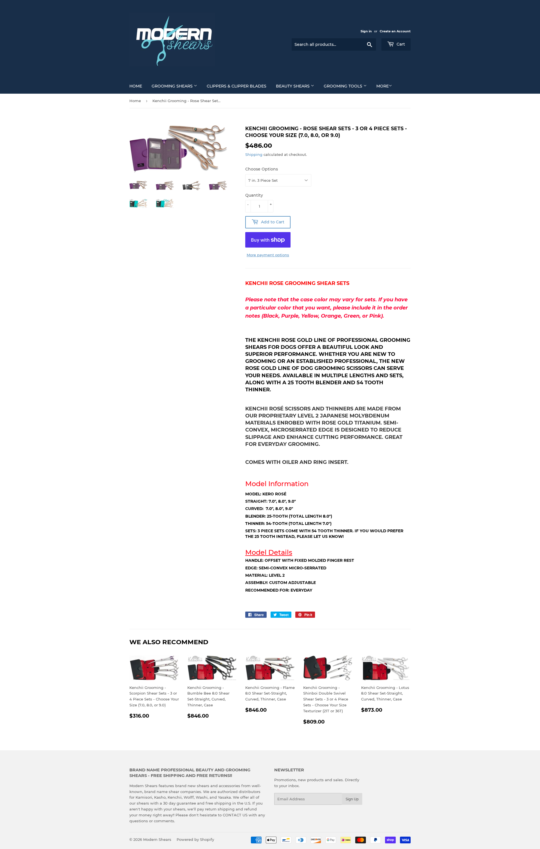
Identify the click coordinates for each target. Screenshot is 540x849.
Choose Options (261, 169)
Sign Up (352, 799)
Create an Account (395, 31)
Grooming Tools (343, 86)
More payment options (268, 255)
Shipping (253, 154)
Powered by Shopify (195, 839)
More (382, 86)
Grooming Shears (173, 86)
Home (135, 86)
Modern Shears (157, 839)
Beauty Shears (293, 86)
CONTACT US (236, 815)
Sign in (366, 31)
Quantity (254, 195)
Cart (400, 44)
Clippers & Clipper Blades (236, 86)
